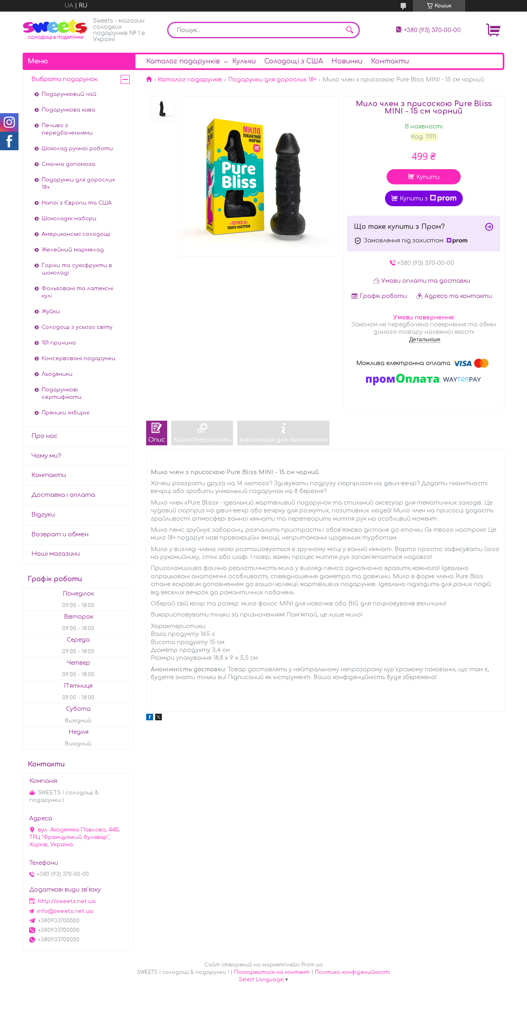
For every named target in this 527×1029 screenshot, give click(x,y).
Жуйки (51, 311)
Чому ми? (46, 455)
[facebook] (149, 718)
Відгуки (43, 514)
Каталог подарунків (183, 61)
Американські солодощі (76, 234)
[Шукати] (349, 30)
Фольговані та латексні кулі (77, 292)
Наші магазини (55, 553)
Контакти (390, 61)
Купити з (414, 199)
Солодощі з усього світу (77, 327)
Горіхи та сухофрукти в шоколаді (77, 269)
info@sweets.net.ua (65, 911)
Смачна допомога (68, 164)
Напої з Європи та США (77, 203)
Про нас (44, 436)
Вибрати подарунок (64, 79)
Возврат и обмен (60, 534)
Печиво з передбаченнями (67, 129)
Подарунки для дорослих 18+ (272, 80)
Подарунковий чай (69, 94)
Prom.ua (312, 965)
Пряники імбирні (65, 413)
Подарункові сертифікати (62, 393)
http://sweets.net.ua (67, 901)
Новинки (346, 61)
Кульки (244, 61)
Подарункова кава (68, 110)
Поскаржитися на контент (272, 972)
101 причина (59, 343)
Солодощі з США (293, 61)
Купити (428, 177)
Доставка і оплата (63, 494)
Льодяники (57, 374)
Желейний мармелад (73, 250)
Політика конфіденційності (352, 972)
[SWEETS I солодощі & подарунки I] (56, 29)
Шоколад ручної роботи (77, 148)
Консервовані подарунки (78, 358)
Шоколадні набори (69, 218)
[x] (158, 718)
